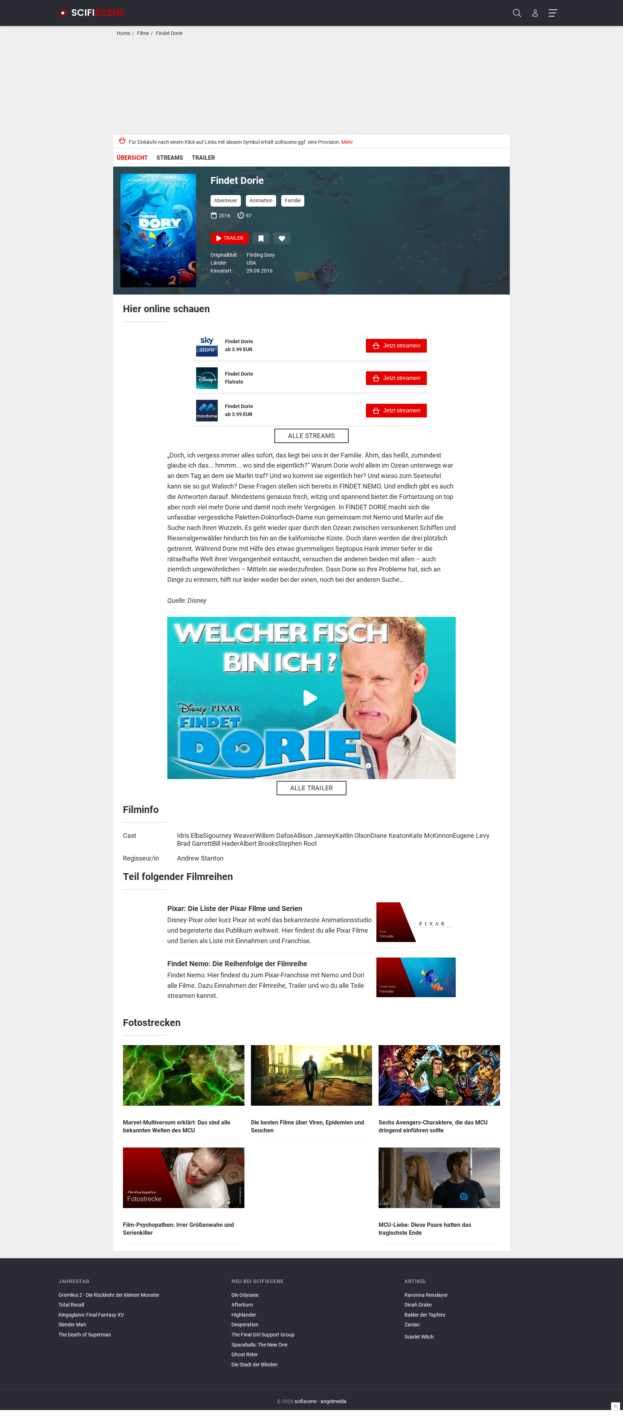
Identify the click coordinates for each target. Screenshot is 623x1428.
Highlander (243, 1315)
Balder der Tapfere (425, 1315)
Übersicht (132, 157)
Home (123, 33)
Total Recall (71, 1305)
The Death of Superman (84, 1335)
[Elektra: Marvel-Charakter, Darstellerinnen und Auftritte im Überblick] (485, 1345)
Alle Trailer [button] (311, 788)
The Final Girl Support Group (263, 1335)
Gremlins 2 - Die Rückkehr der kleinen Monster (108, 1295)
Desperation (245, 1325)
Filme (143, 33)
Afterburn (242, 1305)
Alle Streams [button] (311, 435)
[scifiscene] (94, 13)
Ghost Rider (244, 1355)
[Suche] (517, 13)
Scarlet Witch (419, 1337)
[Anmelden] (535, 13)
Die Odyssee (245, 1295)
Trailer (203, 157)
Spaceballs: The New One (259, 1345)
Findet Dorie (169, 33)
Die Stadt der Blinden (254, 1365)
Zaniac (412, 1325)
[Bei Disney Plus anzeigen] (207, 378)
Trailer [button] (232, 238)
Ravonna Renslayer (426, 1295)
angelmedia (333, 1401)
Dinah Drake (418, 1305)
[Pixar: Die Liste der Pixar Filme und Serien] (416, 926)
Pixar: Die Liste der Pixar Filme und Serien (234, 909)
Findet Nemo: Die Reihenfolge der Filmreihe (237, 964)
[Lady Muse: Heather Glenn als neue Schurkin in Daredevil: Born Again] (485, 1343)
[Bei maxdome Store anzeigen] (207, 410)
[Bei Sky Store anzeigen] (207, 346)
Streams (169, 157)
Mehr (347, 142)
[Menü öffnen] (553, 13)
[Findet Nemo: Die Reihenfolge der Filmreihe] (416, 981)
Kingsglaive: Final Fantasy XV (91, 1315)
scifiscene (306, 1401)
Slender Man (72, 1325)
